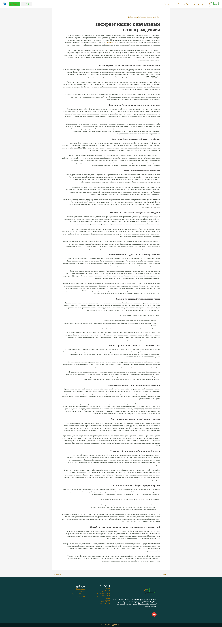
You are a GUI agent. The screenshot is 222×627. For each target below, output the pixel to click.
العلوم (108, 598)
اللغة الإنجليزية (105, 603)
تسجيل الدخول (14, 4)
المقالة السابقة (164, 575)
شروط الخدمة (80, 591)
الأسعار (177, 4)
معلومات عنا (80, 589)
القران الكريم (105, 601)
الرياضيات (107, 588)
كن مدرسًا (166, 4)
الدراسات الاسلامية (103, 593)
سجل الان (28, 4)
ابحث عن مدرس (198, 4)
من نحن (186, 4)
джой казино (111, 42)
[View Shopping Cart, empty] (5, 4)
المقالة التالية (57, 575)
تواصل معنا (81, 596)
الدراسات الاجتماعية (103, 596)
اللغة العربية (105, 591)
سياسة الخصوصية (78, 594)
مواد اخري (156, 17)
